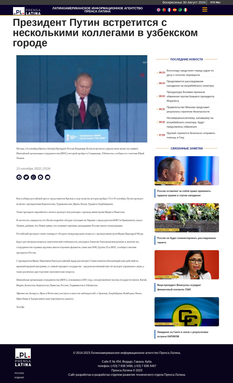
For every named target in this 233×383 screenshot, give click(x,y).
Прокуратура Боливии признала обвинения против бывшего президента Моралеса (190, 96)
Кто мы (215, 2)
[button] (19, 177)
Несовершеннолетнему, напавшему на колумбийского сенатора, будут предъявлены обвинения (190, 122)
